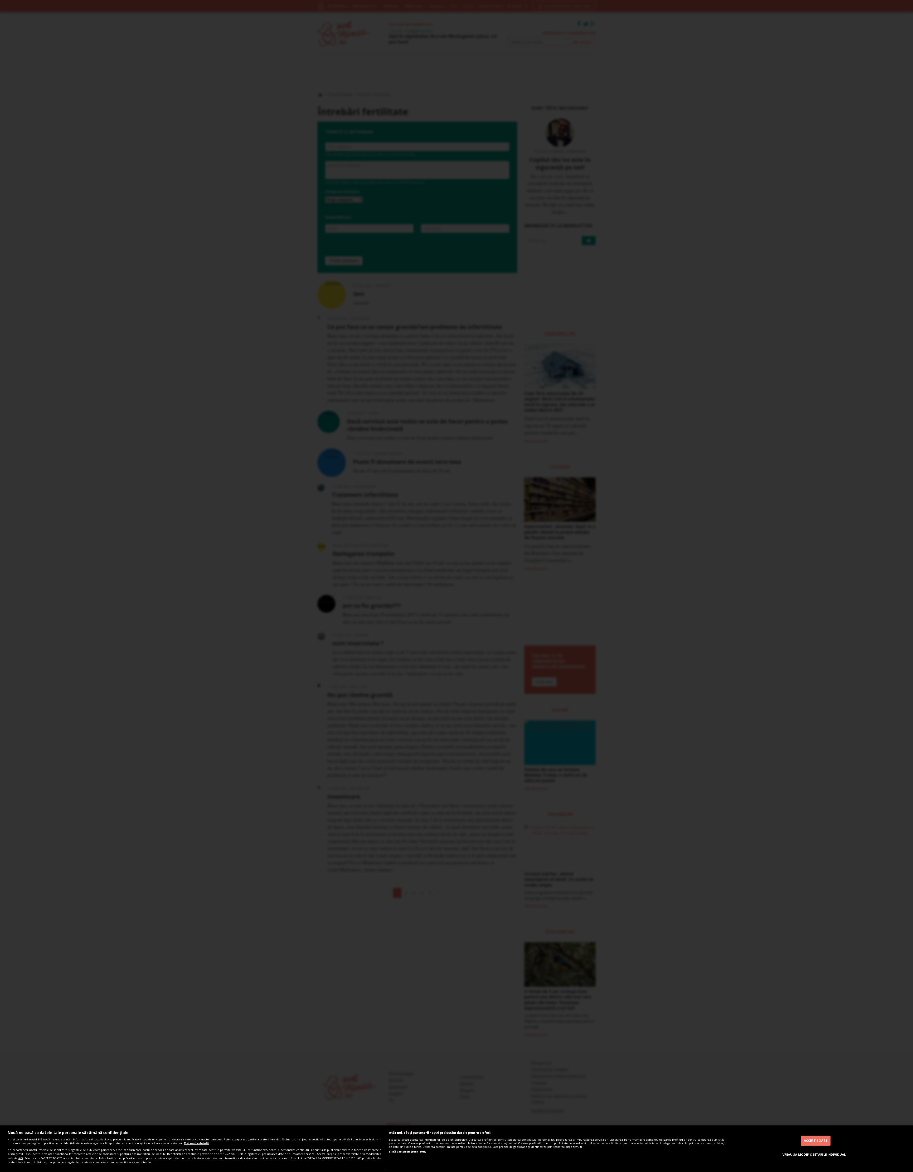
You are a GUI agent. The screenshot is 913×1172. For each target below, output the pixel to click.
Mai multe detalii (196, 1143)
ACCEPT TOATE (815, 1140)
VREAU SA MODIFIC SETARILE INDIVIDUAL (814, 1154)
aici (20, 1158)
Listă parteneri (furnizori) (407, 1151)
